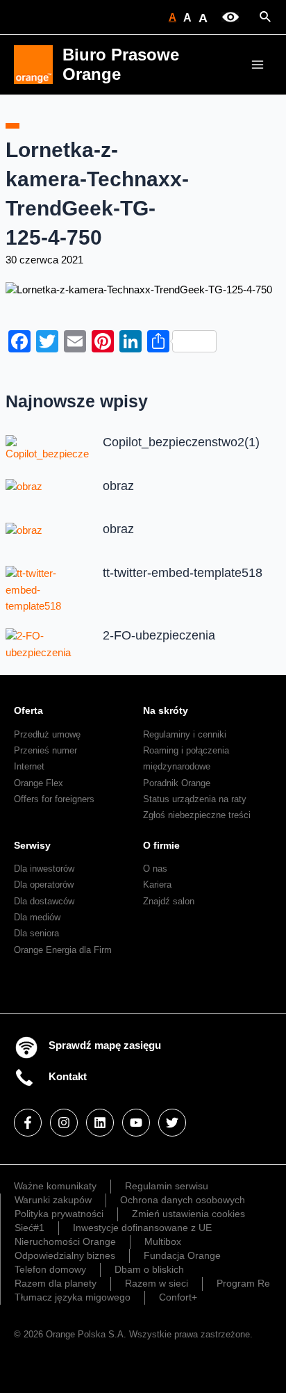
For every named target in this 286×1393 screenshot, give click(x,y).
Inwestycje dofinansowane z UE (142, 1227)
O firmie (161, 845)
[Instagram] (64, 1123)
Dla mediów (37, 917)
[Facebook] (28, 1123)
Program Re (243, 1283)
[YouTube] (136, 1123)
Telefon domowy (50, 1269)
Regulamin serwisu (166, 1185)
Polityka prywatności (59, 1213)
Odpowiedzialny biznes (65, 1255)
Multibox (162, 1241)
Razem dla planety (55, 1283)
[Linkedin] (100, 1123)
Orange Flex (38, 783)
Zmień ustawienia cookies (188, 1213)
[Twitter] (172, 1123)
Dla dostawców (44, 901)
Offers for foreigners (54, 799)
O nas (155, 868)
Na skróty (165, 710)
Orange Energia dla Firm (63, 950)
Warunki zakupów (53, 1199)
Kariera (157, 884)
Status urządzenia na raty (194, 799)
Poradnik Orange (176, 783)
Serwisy (32, 845)
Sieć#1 (29, 1227)
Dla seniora (36, 933)
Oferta (28, 710)
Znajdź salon (168, 901)
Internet (29, 766)
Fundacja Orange (182, 1255)
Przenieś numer (45, 750)
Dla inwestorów (44, 868)
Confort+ (178, 1297)
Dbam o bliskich (149, 1269)
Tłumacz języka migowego (73, 1297)
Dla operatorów (44, 884)
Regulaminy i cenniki (184, 734)
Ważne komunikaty (55, 1185)
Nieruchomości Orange (65, 1241)
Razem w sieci (156, 1283)
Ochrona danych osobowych (182, 1199)
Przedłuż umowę (47, 734)
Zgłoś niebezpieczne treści (197, 815)
